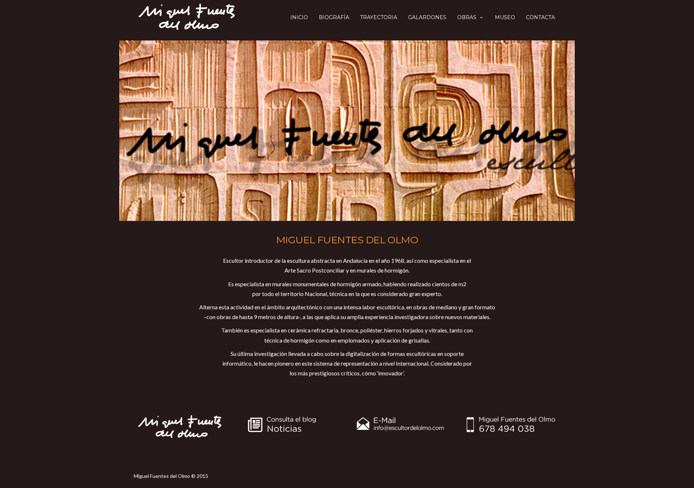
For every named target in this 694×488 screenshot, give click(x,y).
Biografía (334, 17)
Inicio (299, 17)
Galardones (427, 17)
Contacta (540, 17)
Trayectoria (378, 17)
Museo (505, 17)
